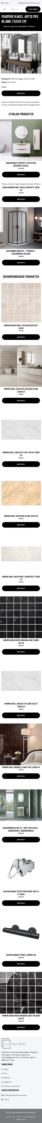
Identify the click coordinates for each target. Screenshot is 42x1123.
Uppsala (6, 3)
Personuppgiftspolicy (28, 1117)
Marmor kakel (29, 79)
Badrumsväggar (17, 79)
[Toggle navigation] (4, 9)
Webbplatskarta (21, 1119)
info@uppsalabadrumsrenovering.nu (29, 3)
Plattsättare (6, 1078)
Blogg (8, 1117)
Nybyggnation (7, 1082)
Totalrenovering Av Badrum (11, 1086)
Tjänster (5, 1069)
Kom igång (33, 9)
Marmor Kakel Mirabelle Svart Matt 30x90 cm (21, 767)
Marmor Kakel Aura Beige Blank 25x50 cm (21, 516)
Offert (5, 1073)
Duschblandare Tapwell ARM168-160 (21, 955)
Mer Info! (21, 93)
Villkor (19, 1117)
